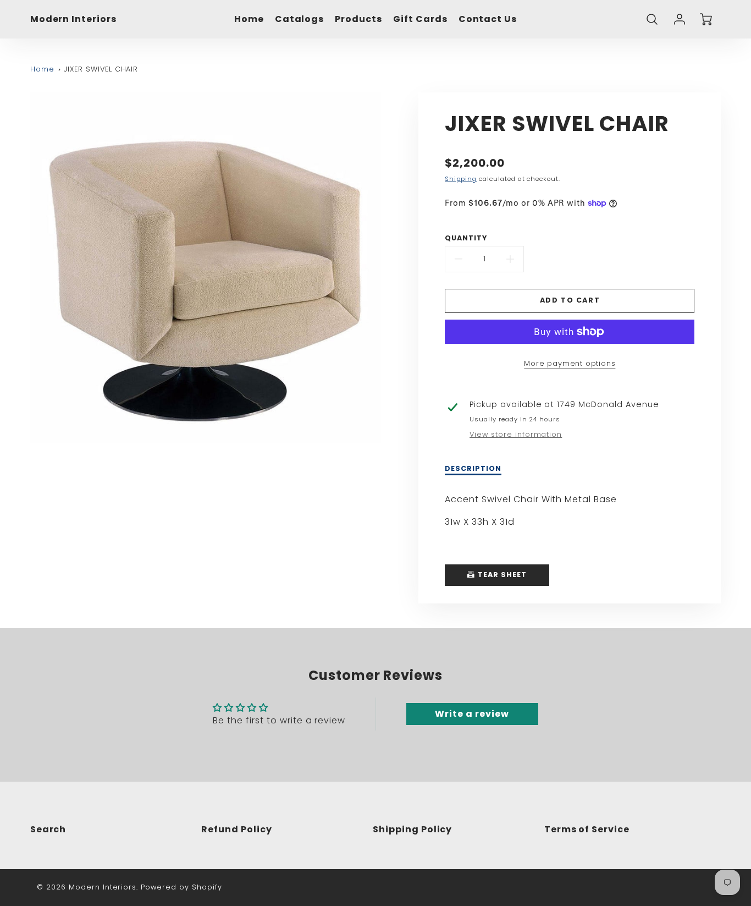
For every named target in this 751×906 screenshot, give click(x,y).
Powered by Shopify (181, 887)
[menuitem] (249, 19)
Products (358, 19)
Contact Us (488, 19)
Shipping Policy (412, 829)
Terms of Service (586, 829)
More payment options (569, 363)
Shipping (461, 178)
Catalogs (299, 19)
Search (48, 829)
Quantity (466, 238)
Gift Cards (420, 19)
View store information (516, 434)
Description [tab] (473, 468)
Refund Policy (236, 829)
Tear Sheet (501, 574)
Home (249, 19)
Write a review (472, 713)
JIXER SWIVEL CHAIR (101, 69)
